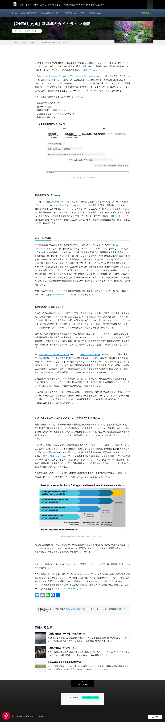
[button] (6, 716)
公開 (112, 216)
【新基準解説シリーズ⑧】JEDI (62, 647)
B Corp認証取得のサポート (77, 609)
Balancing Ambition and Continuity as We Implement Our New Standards (69, 76)
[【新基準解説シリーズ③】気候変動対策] (40, 638)
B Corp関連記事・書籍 (50, 13)
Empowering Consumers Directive (54, 354)
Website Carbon (90, 697)
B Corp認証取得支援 (29, 13)
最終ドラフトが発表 (64, 201)
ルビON (155, 717)
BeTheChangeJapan (35, 716)
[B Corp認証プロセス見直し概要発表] (40, 666)
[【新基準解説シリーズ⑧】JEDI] (40, 652)
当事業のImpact (94, 13)
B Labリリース (96, 536)
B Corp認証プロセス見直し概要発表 (64, 662)
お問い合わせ (146, 13)
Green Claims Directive (90, 354)
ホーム (14, 13)
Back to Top (82, 684)
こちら (61, 402)
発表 (86, 70)
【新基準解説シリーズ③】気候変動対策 (66, 633)
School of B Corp (58, 456)
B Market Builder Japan (61, 294)
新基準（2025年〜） (32, 31)
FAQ (82, 13)
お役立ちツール (70, 13)
